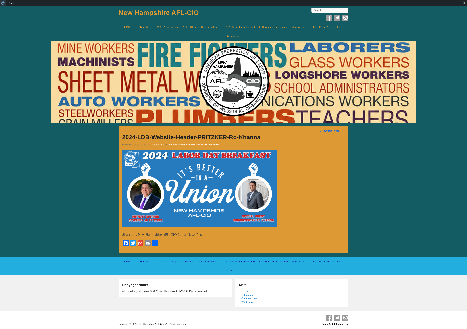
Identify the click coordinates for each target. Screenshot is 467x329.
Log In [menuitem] (11, 2)
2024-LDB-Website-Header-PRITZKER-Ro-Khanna (193, 144)
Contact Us (233, 35)
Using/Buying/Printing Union (328, 27)
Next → (337, 131)
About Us (144, 27)
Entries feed (247, 295)
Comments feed (249, 298)
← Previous (326, 131)
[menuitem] (3, 3)
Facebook (329, 18)
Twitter (337, 18)
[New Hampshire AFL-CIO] (233, 82)
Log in (244, 291)
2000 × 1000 (158, 144)
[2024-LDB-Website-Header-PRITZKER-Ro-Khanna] (199, 226)
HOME (127, 27)
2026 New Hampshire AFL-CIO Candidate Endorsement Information (264, 27)
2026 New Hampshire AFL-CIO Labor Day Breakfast (187, 27)
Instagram (345, 18)
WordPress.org (249, 302)
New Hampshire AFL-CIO (159, 12)
